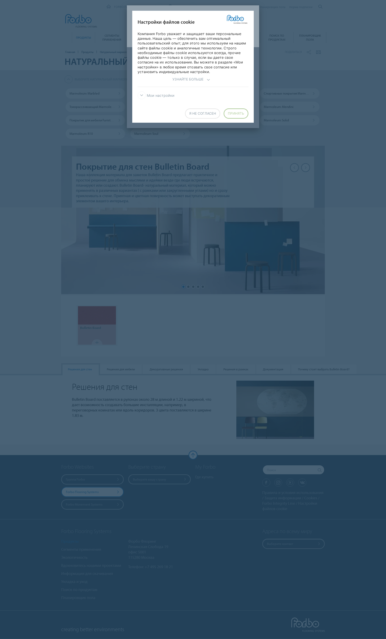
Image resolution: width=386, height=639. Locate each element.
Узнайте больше (187, 79)
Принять (236, 113)
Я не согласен (202, 113)
